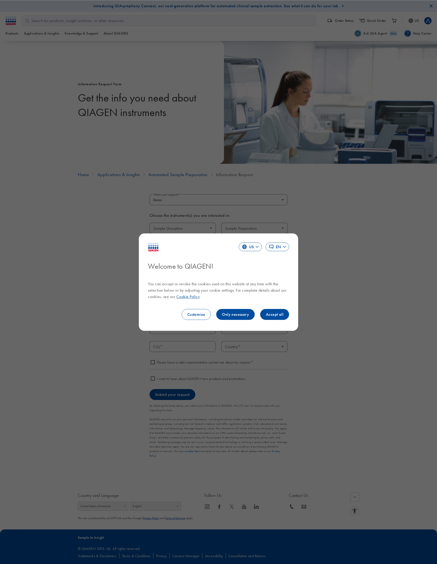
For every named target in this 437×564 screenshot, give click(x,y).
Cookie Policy (188, 296)
